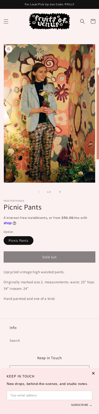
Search (15, 340)
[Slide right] (60, 191)
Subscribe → (81, 404)
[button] (6, 21)
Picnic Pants (18, 240)
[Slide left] (39, 191)
